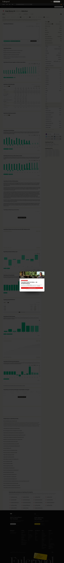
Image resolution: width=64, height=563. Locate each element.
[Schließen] (43, 272)
